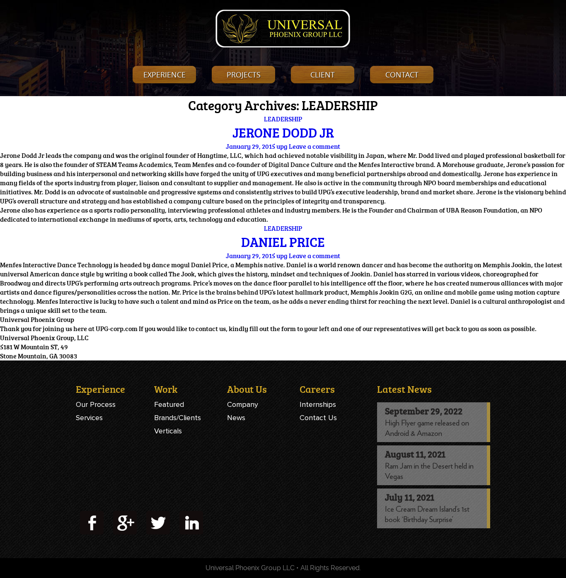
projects (244, 75)
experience (164, 75)
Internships (318, 404)
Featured (169, 404)
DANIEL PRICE (283, 242)
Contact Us (318, 417)
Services (89, 417)
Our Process (96, 404)
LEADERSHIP (283, 118)
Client (322, 75)
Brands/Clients (177, 417)
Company (242, 404)
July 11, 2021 (409, 497)
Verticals (168, 430)
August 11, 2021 (415, 453)
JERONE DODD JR (283, 132)
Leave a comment (314, 146)
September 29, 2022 (423, 410)
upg (282, 146)
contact (401, 75)
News (236, 417)
